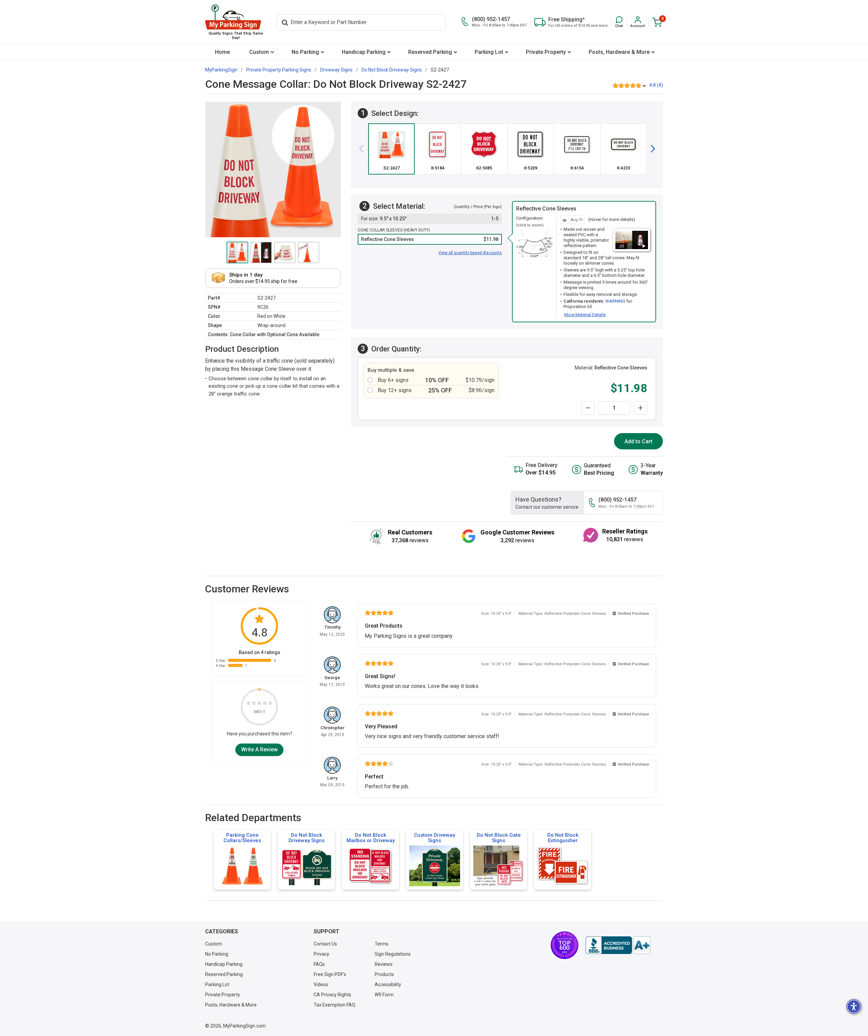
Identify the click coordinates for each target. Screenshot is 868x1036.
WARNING (615, 301)
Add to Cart (638, 441)
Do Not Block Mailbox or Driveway (371, 838)
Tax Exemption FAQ (334, 1005)
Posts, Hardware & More (619, 52)
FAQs (319, 964)
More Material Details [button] (585, 314)
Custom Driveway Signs (434, 838)
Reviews (384, 964)
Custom (259, 52)
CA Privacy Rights (332, 994)
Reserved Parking (430, 52)
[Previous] (364, 149)
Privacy (321, 954)
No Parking (305, 52)
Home (222, 52)
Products (384, 974)
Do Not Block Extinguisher (562, 838)
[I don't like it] (254, 704)
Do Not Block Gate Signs (499, 838)
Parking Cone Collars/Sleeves (242, 838)
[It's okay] (259, 704)
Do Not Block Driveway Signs (306, 838)
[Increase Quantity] (640, 408)
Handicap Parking (364, 52)
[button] (619, 22)
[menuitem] (222, 52)
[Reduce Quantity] (588, 408)
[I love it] (270, 704)
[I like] (265, 704)
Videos (321, 984)
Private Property (546, 52)
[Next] (650, 149)
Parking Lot (489, 52)
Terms (382, 944)
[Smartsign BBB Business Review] (618, 945)
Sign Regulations (393, 954)
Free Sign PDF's (330, 974)
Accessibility (388, 984)
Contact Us (325, 944)
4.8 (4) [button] (656, 85)
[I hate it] (248, 704)
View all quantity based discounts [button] (470, 252)
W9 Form (384, 994)
